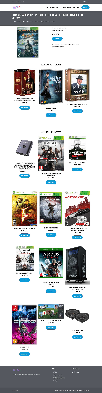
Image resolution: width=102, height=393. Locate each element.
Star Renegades (24, 347)
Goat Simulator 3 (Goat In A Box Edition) (51, 321)
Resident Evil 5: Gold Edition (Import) (24, 228)
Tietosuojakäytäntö (77, 390)
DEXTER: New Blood (51, 108)
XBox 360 (64, 28)
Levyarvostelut (55, 7)
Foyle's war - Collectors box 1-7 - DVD (77, 104)
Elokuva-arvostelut (68, 7)
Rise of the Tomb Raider (51, 228)
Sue (47, 7)
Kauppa (85, 7)
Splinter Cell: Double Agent (77, 162)
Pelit (60, 28)
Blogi (78, 7)
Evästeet (69, 390)
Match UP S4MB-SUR (77, 330)
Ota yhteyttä (62, 390)
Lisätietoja (57, 38)
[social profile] (23, 2)
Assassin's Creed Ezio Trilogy (24, 273)
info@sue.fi (85, 1)
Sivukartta (86, 390)
